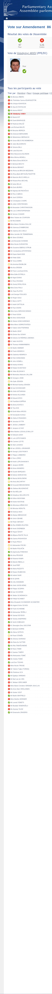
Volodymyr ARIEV (26, 53)
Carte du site (7, 1)
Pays (29, 93)
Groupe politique (40, 93)
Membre (21, 93)
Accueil (6, 18)
